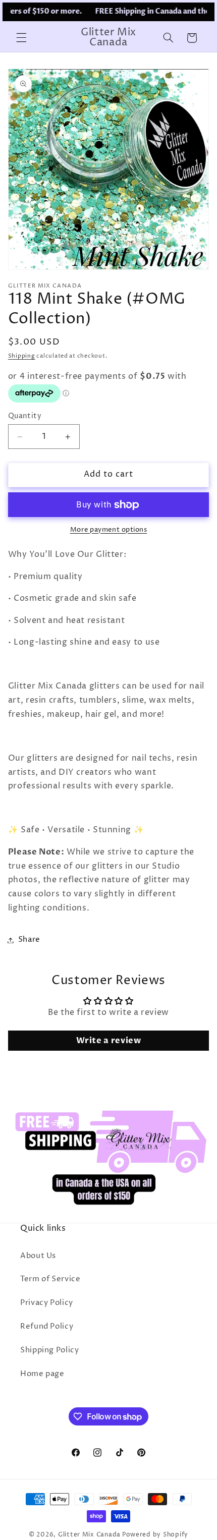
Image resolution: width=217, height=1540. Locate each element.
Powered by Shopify (155, 1535)
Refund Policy (46, 1327)
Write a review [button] (108, 1040)
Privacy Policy (46, 1303)
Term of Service (50, 1279)
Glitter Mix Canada (89, 1535)
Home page (42, 1374)
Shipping (21, 356)
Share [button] (29, 940)
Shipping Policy (49, 1350)
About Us (38, 1256)
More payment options (108, 530)
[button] (21, 37)
